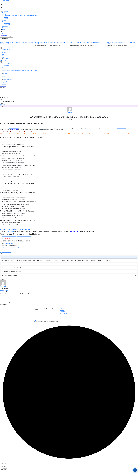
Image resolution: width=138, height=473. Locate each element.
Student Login (5, 26)
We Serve (6, 17)
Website (94, 296)
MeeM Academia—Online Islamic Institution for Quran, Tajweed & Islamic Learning (21, 15)
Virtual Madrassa (6, 58)
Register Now (7, 23)
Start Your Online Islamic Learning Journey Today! (15, 229)
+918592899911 (6, 0)
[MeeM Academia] (4, 11)
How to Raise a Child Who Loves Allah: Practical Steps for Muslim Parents (86, 43)
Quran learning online (74, 231)
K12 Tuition (4, 52)
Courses (4, 20)
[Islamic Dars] (69, 470)
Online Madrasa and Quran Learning (9, 236)
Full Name (2, 296)
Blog (3, 27)
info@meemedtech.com (7, 63)
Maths (3, 54)
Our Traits (6, 18)
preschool (4, 55)
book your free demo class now (6, 277)
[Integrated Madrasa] (69, 469)
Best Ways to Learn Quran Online (10, 243)
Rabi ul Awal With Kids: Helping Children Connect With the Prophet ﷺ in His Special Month (16, 43)
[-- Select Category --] (69, 468)
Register (4, 21)
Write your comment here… (6, 300)
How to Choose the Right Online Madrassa (12, 247)
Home (3, 12)
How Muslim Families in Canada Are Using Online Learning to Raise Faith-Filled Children (51, 43)
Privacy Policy (62, 311)
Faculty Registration (8, 24)
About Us (4, 14)
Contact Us (4, 29)
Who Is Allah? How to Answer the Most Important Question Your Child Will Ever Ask (120, 43)
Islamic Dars (4, 51)
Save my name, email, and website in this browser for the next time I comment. (17, 302)
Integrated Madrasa (6, 49)
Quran (3, 57)
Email (47, 296)
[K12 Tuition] (69, 472)
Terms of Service (63, 313)
